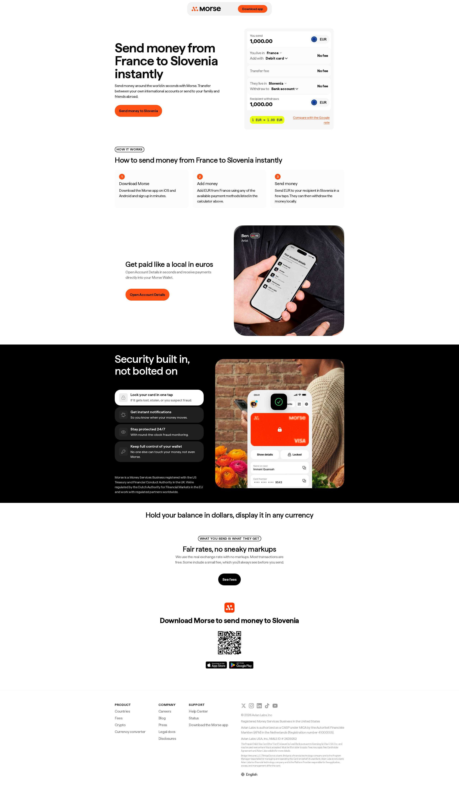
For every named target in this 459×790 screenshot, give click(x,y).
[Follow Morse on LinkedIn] (259, 705)
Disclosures (167, 738)
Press (162, 725)
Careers (164, 711)
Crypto (120, 725)
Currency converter (130, 732)
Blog (161, 718)
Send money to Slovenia (138, 111)
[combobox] (320, 39)
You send (256, 35)
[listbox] (278, 58)
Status (194, 718)
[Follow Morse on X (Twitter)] (243, 705)
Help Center (198, 711)
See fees (230, 579)
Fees (118, 718)
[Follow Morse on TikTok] (267, 705)
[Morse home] (206, 9)
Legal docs (166, 732)
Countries (122, 711)
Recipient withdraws (264, 98)
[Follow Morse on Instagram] (251, 705)
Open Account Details (147, 295)
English (251, 774)
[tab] (159, 397)
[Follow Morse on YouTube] (275, 705)
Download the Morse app (208, 725)
